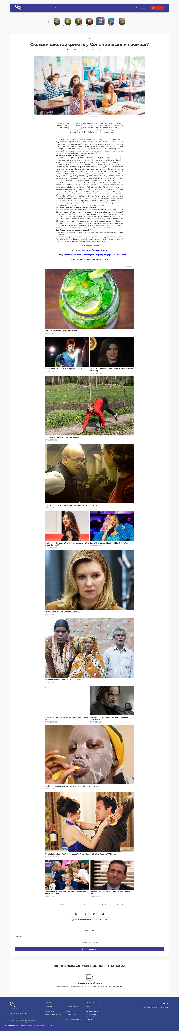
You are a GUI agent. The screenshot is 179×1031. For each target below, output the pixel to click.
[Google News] (164, 1003)
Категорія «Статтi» (77, 904)
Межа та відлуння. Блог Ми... (53, 1014)
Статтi (89, 38)
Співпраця (150, 1007)
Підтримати (158, 8)
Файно (52, 1025)
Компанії (88, 1009)
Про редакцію (90, 1016)
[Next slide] (130, 22)
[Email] (103, 914)
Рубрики (38, 8)
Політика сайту (164, 1007)
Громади (62, 8)
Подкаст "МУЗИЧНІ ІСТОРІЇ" (74, 1019)
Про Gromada (72, 8)
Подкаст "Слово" (49, 1011)
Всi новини (69, 1011)
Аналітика (68, 1016)
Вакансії (156, 1007)
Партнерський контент (72, 1006)
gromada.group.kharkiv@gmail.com (20, 1013)
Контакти (83, 8)
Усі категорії (48, 1006)
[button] (76, 914)
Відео (46, 1019)
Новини (29, 8)
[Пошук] (136, 8)
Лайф (67, 1009)
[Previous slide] (48, 22)
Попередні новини (71, 1014)
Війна (46, 1016)
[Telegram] (85, 914)
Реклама (47, 1009)
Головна (56, 904)
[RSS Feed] (168, 1003)
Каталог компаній (49, 8)
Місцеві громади (91, 1014)
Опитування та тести (92, 1011)
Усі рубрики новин (65, 904)
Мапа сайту (142, 1007)
